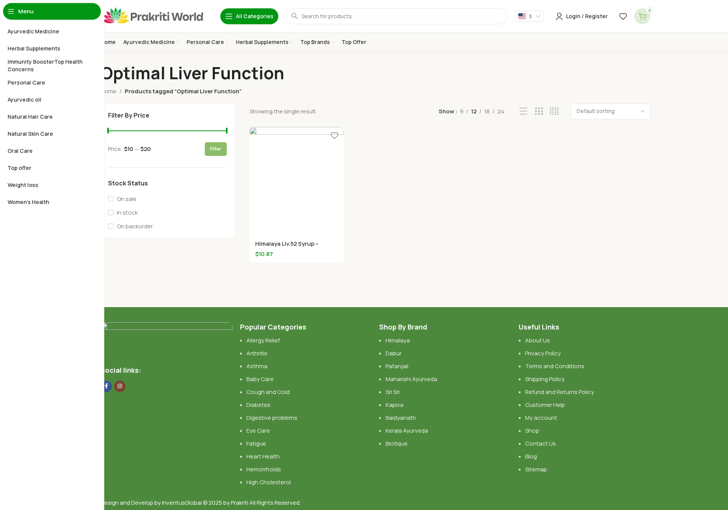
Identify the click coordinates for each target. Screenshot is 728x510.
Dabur (394, 353)
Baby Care (260, 379)
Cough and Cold (268, 392)
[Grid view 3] (539, 111)
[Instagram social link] (120, 386)
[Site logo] (152, 16)
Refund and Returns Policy (559, 392)
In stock (127, 213)
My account (541, 418)
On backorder (135, 226)
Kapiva (394, 405)
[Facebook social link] (106, 386)
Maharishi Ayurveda (411, 379)
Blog (531, 456)
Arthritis (256, 353)
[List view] (523, 111)
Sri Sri (393, 392)
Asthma (256, 366)
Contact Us (540, 443)
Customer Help (545, 405)
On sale (126, 199)
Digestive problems (271, 418)
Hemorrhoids (263, 469)
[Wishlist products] (623, 16)
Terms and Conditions (554, 366)
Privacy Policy (543, 353)
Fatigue (256, 443)
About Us (537, 340)
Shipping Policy (545, 379)
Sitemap (536, 469)
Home (108, 91)
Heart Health (263, 456)
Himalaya (398, 340)
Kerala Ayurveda (407, 431)
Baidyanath (401, 418)
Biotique (397, 443)
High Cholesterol (268, 482)
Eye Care (258, 431)
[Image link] (166, 340)
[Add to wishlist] (334, 135)
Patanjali (397, 366)
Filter (215, 149)
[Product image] (296, 181)
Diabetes (258, 405)
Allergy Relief (263, 340)
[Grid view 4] (554, 111)
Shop (532, 431)
